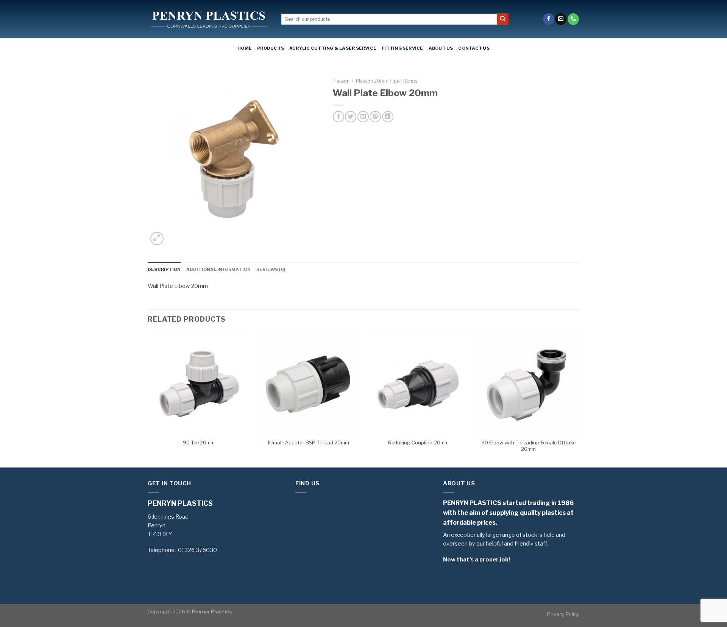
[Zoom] (157, 238)
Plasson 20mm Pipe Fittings (386, 81)
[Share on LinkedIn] (387, 116)
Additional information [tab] (218, 269)
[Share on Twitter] (350, 116)
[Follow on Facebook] (548, 19)
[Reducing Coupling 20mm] (418, 384)
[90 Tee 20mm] (199, 384)
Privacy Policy (563, 614)
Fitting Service (402, 48)
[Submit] (503, 19)
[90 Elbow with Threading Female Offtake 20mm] (528, 384)
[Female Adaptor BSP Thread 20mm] (308, 384)
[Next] (579, 399)
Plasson (340, 81)
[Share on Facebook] (338, 116)
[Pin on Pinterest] (375, 116)
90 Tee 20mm (199, 442)
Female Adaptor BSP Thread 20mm (308, 442)
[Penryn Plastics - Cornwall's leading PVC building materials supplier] (209, 19)
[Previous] (148, 399)
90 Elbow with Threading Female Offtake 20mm (528, 445)
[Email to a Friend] (363, 116)
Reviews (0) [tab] (270, 269)
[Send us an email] (560, 19)
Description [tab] (164, 269)
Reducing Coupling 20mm (418, 442)
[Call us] (573, 19)
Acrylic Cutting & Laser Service (332, 48)
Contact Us (473, 48)
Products (270, 48)
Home (244, 48)
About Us (441, 48)
